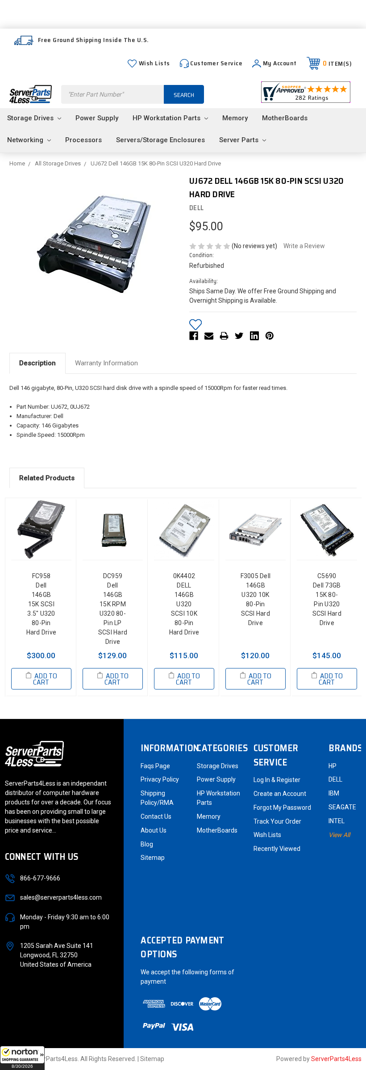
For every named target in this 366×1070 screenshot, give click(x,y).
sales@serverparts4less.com (61, 897)
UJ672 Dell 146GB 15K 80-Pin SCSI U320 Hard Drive (156, 163)
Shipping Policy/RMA (157, 798)
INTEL (337, 821)
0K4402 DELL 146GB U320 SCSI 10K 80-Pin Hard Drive (184, 604)
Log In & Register (277, 779)
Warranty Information (106, 363)
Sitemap (153, 857)
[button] (22, 1058)
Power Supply (96, 118)
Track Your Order (277, 821)
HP (333, 766)
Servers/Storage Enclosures (160, 140)
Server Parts (239, 140)
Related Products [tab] (47, 478)
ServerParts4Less (336, 1058)
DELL (335, 779)
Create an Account (280, 793)
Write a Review (304, 246)
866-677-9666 (40, 878)
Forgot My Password (282, 807)
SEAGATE (342, 807)
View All (339, 834)
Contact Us (156, 816)
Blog (147, 844)
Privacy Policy (160, 779)
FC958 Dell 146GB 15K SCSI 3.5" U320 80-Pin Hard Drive (41, 604)
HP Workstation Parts (167, 118)
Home (17, 163)
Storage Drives (31, 118)
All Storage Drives (58, 163)
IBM (334, 793)
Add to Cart (45, 679)
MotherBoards (285, 118)
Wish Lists (154, 63)
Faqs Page (155, 766)
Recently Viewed (277, 848)
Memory (235, 118)
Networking (26, 140)
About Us (153, 830)
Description (37, 363)
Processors (83, 140)
